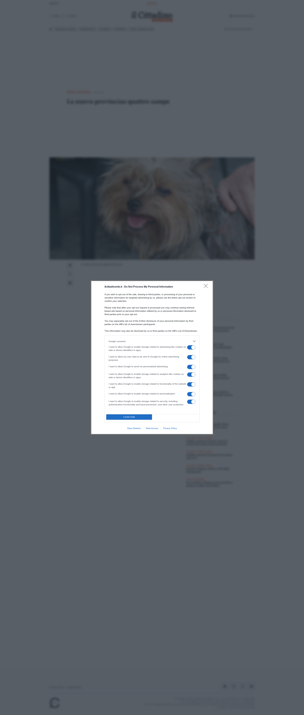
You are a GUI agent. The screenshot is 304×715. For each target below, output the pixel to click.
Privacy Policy (170, 428)
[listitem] (152, 341)
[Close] (207, 287)
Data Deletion (134, 428)
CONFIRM (129, 417)
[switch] (191, 347)
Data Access (152, 428)
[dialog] (152, 357)
